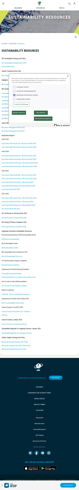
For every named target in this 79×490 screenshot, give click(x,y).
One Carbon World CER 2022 (11, 209)
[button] (3, 2)
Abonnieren (56, 378)
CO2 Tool (5, 315)
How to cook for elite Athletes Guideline (14, 286)
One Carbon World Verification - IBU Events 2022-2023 (19, 178)
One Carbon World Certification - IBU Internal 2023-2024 (20, 163)
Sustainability (13, 43)
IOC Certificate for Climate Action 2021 (14, 218)
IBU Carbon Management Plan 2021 (13, 131)
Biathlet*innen (39, 404)
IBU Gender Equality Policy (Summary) (14, 349)
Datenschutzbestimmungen (45, 480)
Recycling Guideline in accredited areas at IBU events (19, 277)
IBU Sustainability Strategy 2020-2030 (14, 63)
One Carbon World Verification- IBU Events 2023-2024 (19, 159)
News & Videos (39, 398)
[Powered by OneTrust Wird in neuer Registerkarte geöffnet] (61, 124)
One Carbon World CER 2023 (11, 189)
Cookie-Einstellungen (21, 104)
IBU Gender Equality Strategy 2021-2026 (15, 342)
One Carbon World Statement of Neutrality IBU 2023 (18, 186)
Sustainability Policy (8, 66)
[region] (39, 100)
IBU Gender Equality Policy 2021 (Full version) (16, 345)
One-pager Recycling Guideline (11, 273)
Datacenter (39, 418)
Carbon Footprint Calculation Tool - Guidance (16, 311)
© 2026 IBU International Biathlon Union (18, 480)
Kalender (39, 387)
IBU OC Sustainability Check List (12, 256)
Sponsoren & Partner (39, 441)
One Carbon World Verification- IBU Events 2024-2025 (19, 147)
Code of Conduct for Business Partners (14, 324)
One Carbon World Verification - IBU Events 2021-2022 (19, 198)
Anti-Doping (39, 435)
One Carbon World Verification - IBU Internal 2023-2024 (19, 166)
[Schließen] (68, 76)
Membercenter (39, 423)
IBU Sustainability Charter (10, 248)
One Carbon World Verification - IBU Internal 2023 (17, 182)
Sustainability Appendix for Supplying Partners (17, 333)
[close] (2, 485)
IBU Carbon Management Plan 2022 (13, 127)
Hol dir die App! (68, 485)
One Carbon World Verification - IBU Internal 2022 (17, 201)
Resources (21, 43)
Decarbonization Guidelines (10, 265)
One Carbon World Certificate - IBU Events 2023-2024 (19, 156)
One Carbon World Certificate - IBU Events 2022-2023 (19, 175)
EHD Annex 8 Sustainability (10, 239)
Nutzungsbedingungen (66, 480)
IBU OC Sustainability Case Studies (13, 303)
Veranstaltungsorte (39, 429)
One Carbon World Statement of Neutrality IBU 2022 (18, 205)
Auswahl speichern (19, 112)
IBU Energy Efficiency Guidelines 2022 (14, 226)
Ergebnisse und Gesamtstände (39, 393)
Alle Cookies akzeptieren (43, 118)
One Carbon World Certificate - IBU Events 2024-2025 (19, 143)
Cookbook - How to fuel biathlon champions (16, 294)
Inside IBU (4, 43)
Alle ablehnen (41, 112)
